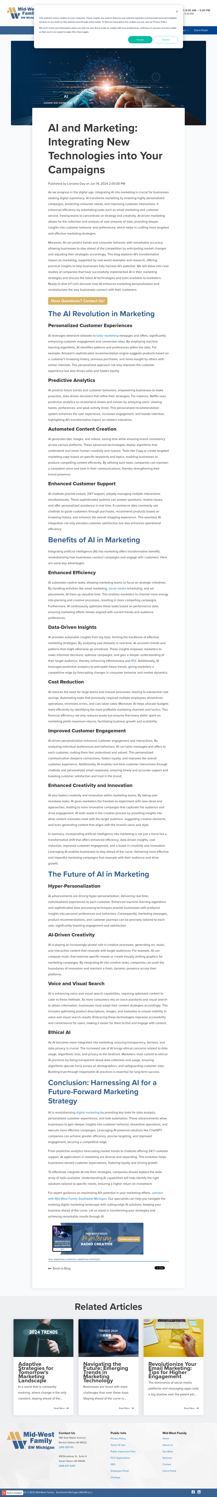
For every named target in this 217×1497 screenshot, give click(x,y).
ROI (133, 661)
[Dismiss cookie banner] (177, 12)
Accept (140, 39)
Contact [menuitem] (167, 1464)
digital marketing (88, 1112)
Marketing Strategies (89, 1259)
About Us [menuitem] (168, 1445)
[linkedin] (199, 1492)
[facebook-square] (194, 1492)
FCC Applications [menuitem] (120, 1458)
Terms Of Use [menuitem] (118, 1445)
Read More (59, 1408)
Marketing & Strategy (65, 1259)
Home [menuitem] (166, 1438)
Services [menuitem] (167, 1458)
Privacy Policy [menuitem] (118, 1438)
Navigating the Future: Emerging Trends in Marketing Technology (105, 1372)
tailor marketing (107, 336)
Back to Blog (62, 1268)
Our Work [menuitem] (168, 1451)
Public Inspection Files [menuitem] (123, 1451)
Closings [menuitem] (115, 1477)
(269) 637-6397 (67, 1465)
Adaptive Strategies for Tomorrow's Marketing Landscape (35, 1372)
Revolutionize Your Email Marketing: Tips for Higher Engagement (172, 1370)
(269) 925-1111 (66, 1447)
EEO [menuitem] (113, 1464)
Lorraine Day (76, 184)
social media (117, 588)
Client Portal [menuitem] (169, 1471)
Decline (166, 39)
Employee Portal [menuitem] (120, 1471)
